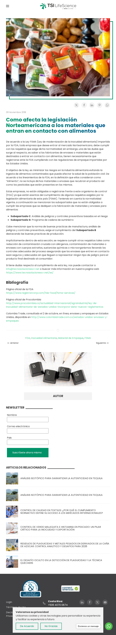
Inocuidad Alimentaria (44, 338)
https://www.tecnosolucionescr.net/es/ (29, 272)
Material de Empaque (70, 338)
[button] (7, 6)
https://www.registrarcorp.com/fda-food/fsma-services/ (40, 293)
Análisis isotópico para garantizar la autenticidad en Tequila (61, 478)
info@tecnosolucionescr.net (22, 269)
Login (9, 602)
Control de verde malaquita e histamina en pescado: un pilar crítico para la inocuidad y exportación (60, 528)
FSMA (87, 338)
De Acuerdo (27, 626)
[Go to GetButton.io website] (109, 632)
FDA (27, 338)
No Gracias (51, 626)
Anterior (14, 342)
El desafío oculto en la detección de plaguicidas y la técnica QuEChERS (61, 562)
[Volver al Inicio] (58, 6)
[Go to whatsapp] (109, 626)
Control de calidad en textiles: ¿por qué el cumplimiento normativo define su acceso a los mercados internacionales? (61, 512)
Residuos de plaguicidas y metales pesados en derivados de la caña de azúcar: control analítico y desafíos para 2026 (64, 545)
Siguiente (101, 342)
